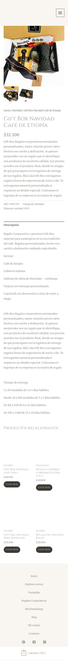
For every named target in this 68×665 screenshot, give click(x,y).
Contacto (34, 633)
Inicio (7, 110)
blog (34, 617)
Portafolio (34, 592)
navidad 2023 (22, 208)
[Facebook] (34, 642)
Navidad (17, 110)
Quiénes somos (34, 584)
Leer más (12, 484)
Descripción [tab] (11, 225)
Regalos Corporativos (34, 600)
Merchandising (34, 609)
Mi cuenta (34, 625)
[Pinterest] (23, 642)
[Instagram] (44, 642)
